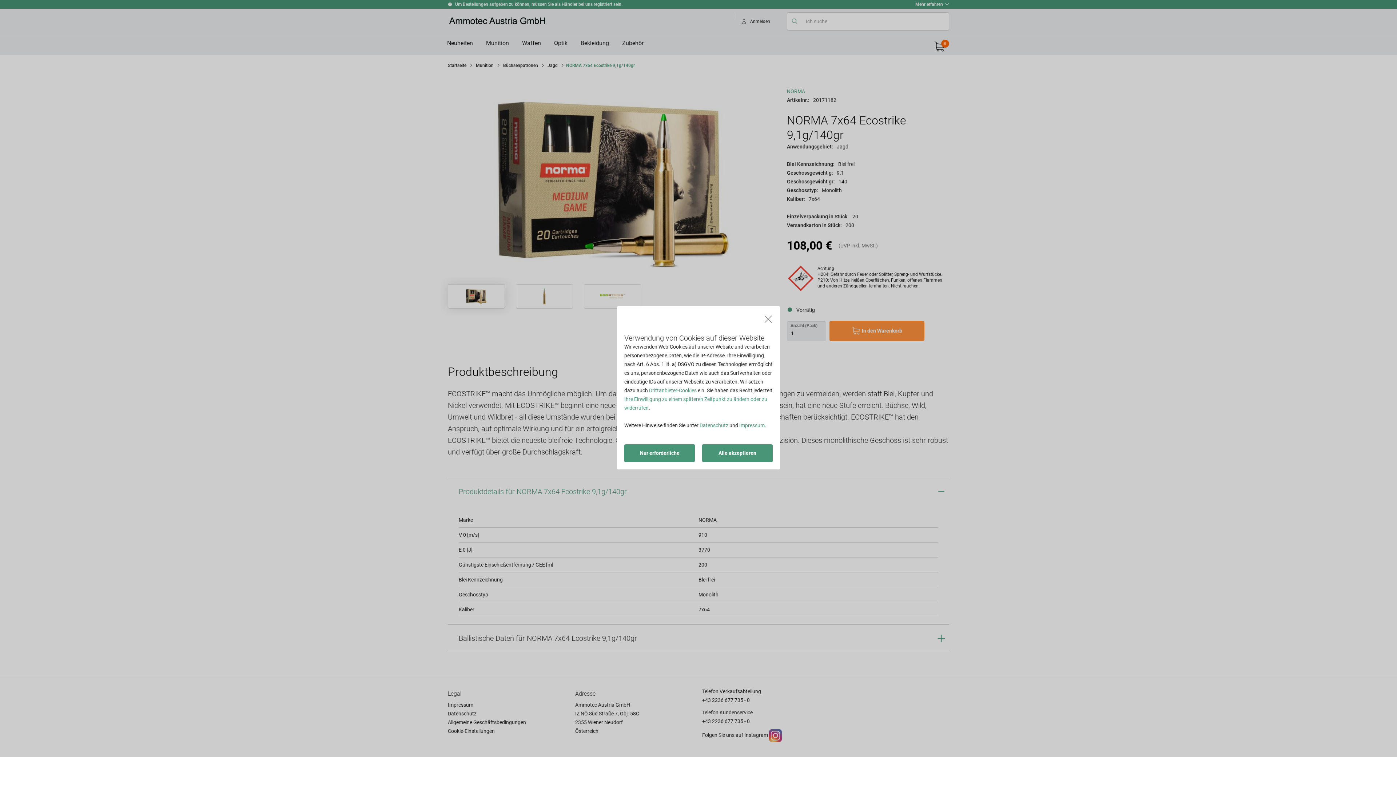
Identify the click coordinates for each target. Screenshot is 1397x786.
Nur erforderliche (660, 453)
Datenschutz (714, 425)
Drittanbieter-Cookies (673, 390)
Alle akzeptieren (737, 453)
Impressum (752, 425)
